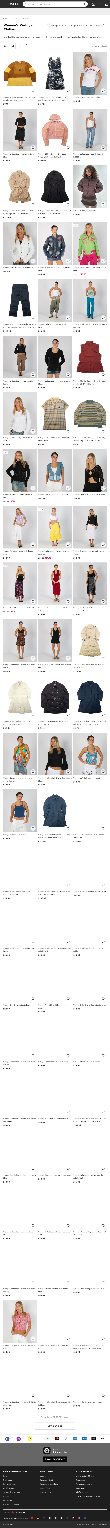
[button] (32, 1518)
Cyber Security (45, 1492)
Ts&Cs (94, 1524)
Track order (7, 1480)
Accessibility (102, 1524)
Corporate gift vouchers (85, 1484)
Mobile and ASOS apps (85, 1476)
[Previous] (47, 26)
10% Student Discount (11, 1492)
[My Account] (93, 4)
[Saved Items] (100, 4)
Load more (55, 1426)
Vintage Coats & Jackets (80, 25)
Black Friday (80, 1488)
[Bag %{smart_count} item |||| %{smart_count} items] (106, 4)
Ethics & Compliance (11, 1504)
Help (5, 1476)
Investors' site (45, 1488)
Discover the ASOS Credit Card (88, 1496)
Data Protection (9, 1500)
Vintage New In (58, 25)
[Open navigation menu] (4, 4)
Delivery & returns (10, 1484)
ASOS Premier (8, 1488)
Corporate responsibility (49, 1484)
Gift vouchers (81, 1480)
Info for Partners (82, 1492)
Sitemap (6, 1496)
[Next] (104, 26)
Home (5, 18)
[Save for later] (33, 91)
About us (43, 1476)
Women (15, 18)
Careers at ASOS (46, 1480)
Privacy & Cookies (82, 1524)
